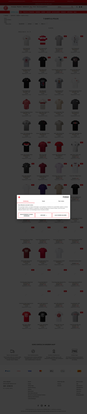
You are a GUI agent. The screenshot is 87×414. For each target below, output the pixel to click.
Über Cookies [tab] (61, 201)
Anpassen (42, 215)
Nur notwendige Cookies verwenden (26, 215)
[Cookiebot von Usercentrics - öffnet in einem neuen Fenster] (63, 197)
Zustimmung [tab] (25, 201)
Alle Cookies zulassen (60, 215)
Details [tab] (43, 201)
